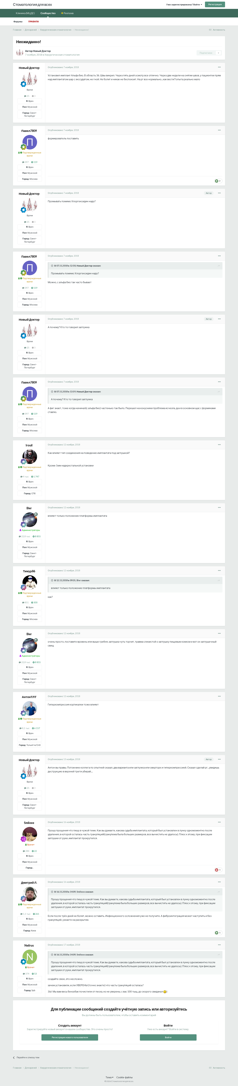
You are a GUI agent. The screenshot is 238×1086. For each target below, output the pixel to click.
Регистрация (215, 4)
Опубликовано (63, 67)
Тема (109, 1077)
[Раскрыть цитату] (52, 265)
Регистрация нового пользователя (70, 1037)
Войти (168, 1037)
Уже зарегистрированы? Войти (183, 4)
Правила (33, 21)
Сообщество (47, 13)
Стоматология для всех (32, 4)
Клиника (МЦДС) (25, 13)
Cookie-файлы (124, 1077)
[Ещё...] (219, 67)
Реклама (68, 13)
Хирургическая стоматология (62, 54)
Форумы (18, 21)
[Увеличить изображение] (164, 991)
